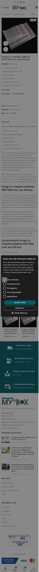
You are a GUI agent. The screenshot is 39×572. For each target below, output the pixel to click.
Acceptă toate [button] (20, 302)
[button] (19, 313)
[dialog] (19, 286)
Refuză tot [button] (19, 308)
